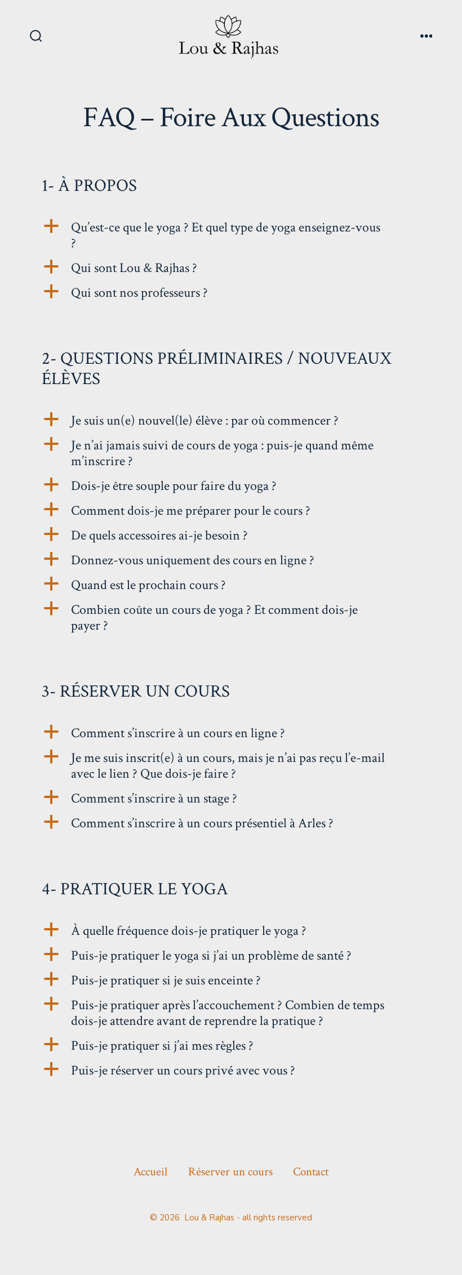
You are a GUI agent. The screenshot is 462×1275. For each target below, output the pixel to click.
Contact (310, 1171)
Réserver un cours (230, 1171)
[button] (231, 235)
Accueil (150, 1171)
